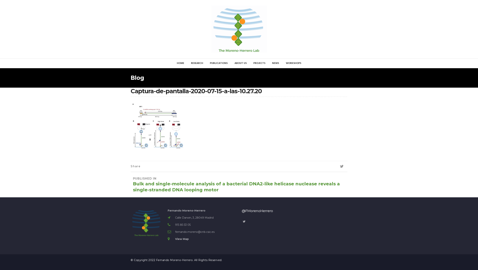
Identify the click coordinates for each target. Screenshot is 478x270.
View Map (182, 239)
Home (180, 63)
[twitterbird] (342, 166)
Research (197, 63)
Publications (219, 63)
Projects (259, 63)
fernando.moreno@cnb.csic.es (195, 232)
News (275, 63)
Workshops (293, 63)
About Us (241, 63)
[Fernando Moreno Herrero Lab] (239, 29)
